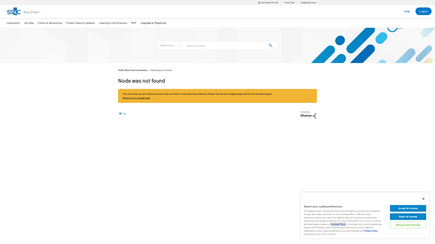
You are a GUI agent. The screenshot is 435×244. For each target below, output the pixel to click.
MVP (133, 22)
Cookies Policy (338, 224)
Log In (424, 11)
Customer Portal (269, 2)
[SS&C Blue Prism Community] (24, 11)
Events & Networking (50, 22)
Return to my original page (136, 97)
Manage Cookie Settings (408, 224)
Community (13, 22)
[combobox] (230, 45)
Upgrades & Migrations (153, 22)
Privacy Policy (370, 230)
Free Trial (289, 2)
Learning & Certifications (113, 22)
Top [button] (124, 113)
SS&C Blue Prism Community (132, 70)
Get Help (29, 22)
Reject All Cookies (408, 216)
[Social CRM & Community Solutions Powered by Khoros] (308, 114)
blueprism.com (308, 2)
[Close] (423, 198)
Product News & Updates (80, 22)
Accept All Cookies (407, 208)
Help (407, 11)
